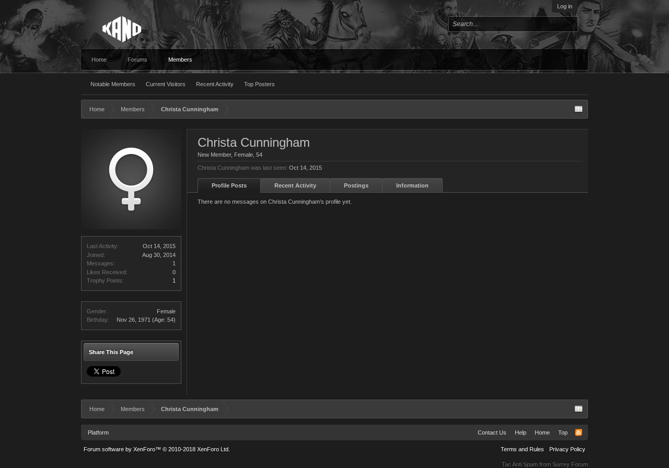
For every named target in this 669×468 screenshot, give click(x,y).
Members (180, 59)
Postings (356, 185)
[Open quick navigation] (578, 109)
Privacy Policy (567, 449)
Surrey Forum (570, 464)
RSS (578, 432)
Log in (564, 6)
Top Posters (259, 84)
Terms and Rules (522, 449)
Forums (137, 59)
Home (99, 59)
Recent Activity (215, 84)
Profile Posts (229, 185)
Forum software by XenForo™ (157, 449)
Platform (98, 432)
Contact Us (492, 432)
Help (520, 432)
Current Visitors (166, 84)
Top (563, 432)
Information (412, 185)
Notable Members (112, 84)
